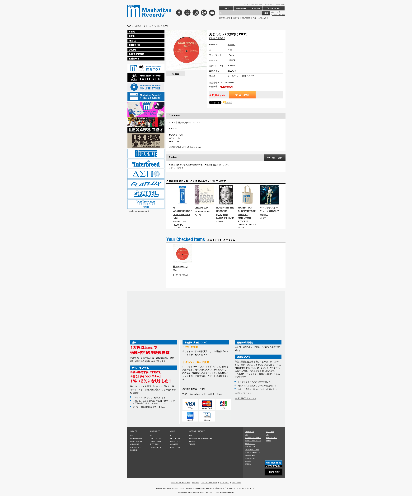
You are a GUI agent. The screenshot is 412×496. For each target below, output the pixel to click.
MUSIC (138, 26)
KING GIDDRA (217, 38)
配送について (250, 444)
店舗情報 (236, 18)
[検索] (266, 13)
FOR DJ (192, 441)
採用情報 (248, 464)
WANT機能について (252, 449)
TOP (129, 26)
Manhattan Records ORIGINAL (200, 438)
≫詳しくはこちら (243, 393)
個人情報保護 (250, 455)
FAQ (254, 18)
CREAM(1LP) (202, 207)
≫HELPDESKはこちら (245, 398)
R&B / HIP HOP (136, 438)
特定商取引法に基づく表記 (180, 482)
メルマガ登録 (255, 8)
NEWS (268, 440)
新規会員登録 (241, 8)
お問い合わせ (263, 18)
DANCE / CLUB (136, 441)
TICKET (192, 444)
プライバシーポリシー (209, 482)
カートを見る (273, 8)
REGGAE (133, 450)
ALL (131, 435)
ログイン (226, 8)
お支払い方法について (253, 440)
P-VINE (231, 44)
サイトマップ (224, 482)
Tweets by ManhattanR (138, 211)
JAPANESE (134, 444)
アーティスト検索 (278, 15)
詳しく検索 (276, 12)
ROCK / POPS (135, 447)
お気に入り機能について (254, 452)
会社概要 (195, 482)
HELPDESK (246, 18)
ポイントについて (251, 446)
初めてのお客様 (224, 18)
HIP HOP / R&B (175, 438)
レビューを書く (176, 168)
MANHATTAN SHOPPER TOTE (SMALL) (247, 211)
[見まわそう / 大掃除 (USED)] (175, 73)
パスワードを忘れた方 (253, 438)
